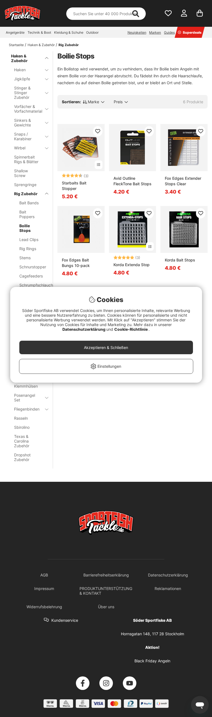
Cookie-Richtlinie (131, 329)
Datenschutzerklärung (84, 329)
